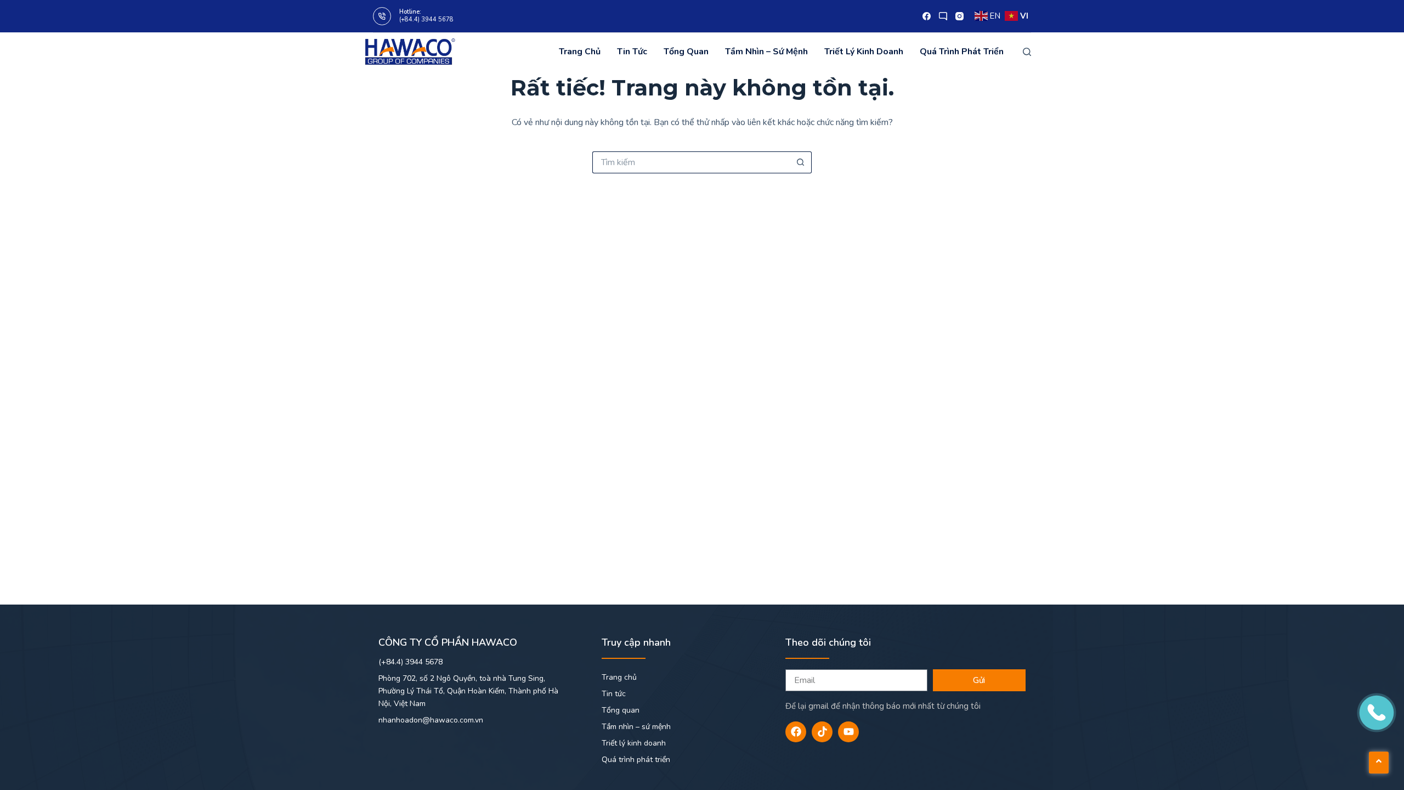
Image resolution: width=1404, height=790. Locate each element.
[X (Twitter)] (943, 16)
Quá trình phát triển (962, 52)
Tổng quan (686, 52)
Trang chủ (580, 52)
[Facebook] (926, 16)
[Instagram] (959, 16)
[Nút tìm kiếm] (801, 162)
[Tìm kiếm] (1027, 52)
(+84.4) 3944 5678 (426, 19)
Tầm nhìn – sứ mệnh (766, 52)
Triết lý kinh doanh (863, 52)
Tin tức (632, 52)
